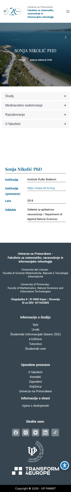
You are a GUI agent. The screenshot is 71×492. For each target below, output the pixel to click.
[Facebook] (16, 432)
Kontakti (35, 377)
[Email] (55, 432)
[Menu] (68, 11)
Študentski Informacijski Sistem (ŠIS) (35, 334)
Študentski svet (35, 349)
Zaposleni (35, 382)
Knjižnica (35, 386)
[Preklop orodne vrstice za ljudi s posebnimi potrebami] (64, 465)
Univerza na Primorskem (35, 391)
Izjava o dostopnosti (35, 406)
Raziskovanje (35, 114)
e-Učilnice (35, 339)
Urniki (35, 330)
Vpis (35, 325)
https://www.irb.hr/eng (41, 188)
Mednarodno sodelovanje (35, 105)
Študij (35, 96)
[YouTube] (35, 432)
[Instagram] (25, 432)
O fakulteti (35, 124)
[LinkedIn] (45, 432)
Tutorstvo (35, 344)
